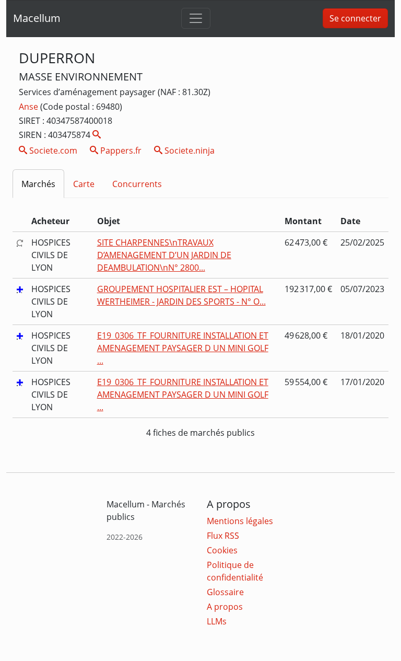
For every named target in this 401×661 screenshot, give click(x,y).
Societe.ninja (188, 150)
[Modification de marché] (20, 242)
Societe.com (52, 150)
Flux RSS (223, 535)
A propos (225, 606)
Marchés (38, 184)
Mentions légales (240, 521)
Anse (29, 106)
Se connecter (355, 18)
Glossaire (225, 592)
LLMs (217, 621)
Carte (84, 184)
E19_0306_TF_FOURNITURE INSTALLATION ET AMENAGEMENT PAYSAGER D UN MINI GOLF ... (182, 348)
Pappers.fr (119, 150)
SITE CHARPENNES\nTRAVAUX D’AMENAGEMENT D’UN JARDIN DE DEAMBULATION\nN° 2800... (164, 255)
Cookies (222, 550)
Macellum (37, 18)
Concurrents (137, 184)
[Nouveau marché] (20, 289)
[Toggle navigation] (195, 18)
